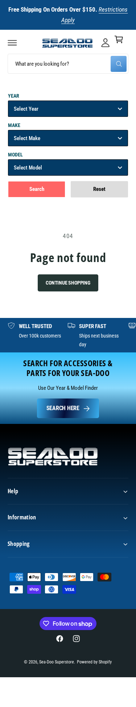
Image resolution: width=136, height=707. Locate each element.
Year (13, 96)
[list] (68, 335)
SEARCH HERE (62, 408)
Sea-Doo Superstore (56, 662)
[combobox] (68, 64)
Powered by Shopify (94, 662)
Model (15, 155)
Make (14, 125)
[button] (12, 42)
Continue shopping (68, 283)
